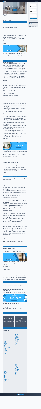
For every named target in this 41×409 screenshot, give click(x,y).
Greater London (17, 364)
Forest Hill (16, 334)
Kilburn (5, 344)
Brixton (5, 367)
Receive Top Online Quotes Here (14, 246)
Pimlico (5, 349)
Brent (4, 369)
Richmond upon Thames (7, 347)
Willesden (5, 345)
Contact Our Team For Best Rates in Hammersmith (15, 176)
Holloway (5, 381)
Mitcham (5, 382)
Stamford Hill (16, 335)
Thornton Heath (17, 333)
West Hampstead (6, 351)
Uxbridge (16, 362)
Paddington (5, 338)
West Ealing (5, 350)
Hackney (16, 332)
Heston (5, 376)
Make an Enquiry (20, 394)
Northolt (5, 383)
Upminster (16, 391)
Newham (16, 371)
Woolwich (16, 373)
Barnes (5, 311)
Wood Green (16, 340)
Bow (15, 342)
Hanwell (5, 352)
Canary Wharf (16, 346)
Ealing (5, 353)
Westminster (5, 354)
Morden (5, 380)
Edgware (16, 338)
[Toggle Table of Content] (8, 24)
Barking (16, 377)
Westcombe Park (17, 361)
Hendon (5, 375)
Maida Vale (5, 343)
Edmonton (16, 368)
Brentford (5, 342)
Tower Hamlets (17, 337)
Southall (5, 374)
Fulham (9, 311)
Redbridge (16, 376)
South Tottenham (17, 339)
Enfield (16, 375)
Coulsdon (16, 372)
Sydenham (16, 341)
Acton (7, 311)
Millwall (16, 343)
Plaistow (16, 363)
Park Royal (5, 341)
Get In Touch (33, 22)
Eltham (16, 374)
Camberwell (5, 372)
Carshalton (16, 347)
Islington (5, 378)
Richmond (5, 346)
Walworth (5, 377)
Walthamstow (16, 370)
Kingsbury (5, 371)
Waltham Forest (17, 369)
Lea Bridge (16, 345)
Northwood (16, 365)
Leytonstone (16, 366)
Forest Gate (16, 367)
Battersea (5, 340)
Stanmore (16, 344)
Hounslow (5, 368)
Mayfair (5, 348)
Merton (5, 370)
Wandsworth (5, 339)
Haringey (16, 331)
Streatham (5, 373)
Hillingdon (16, 336)
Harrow (5, 384)
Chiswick (4, 311)
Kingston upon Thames (6, 379)
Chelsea (5, 337)
